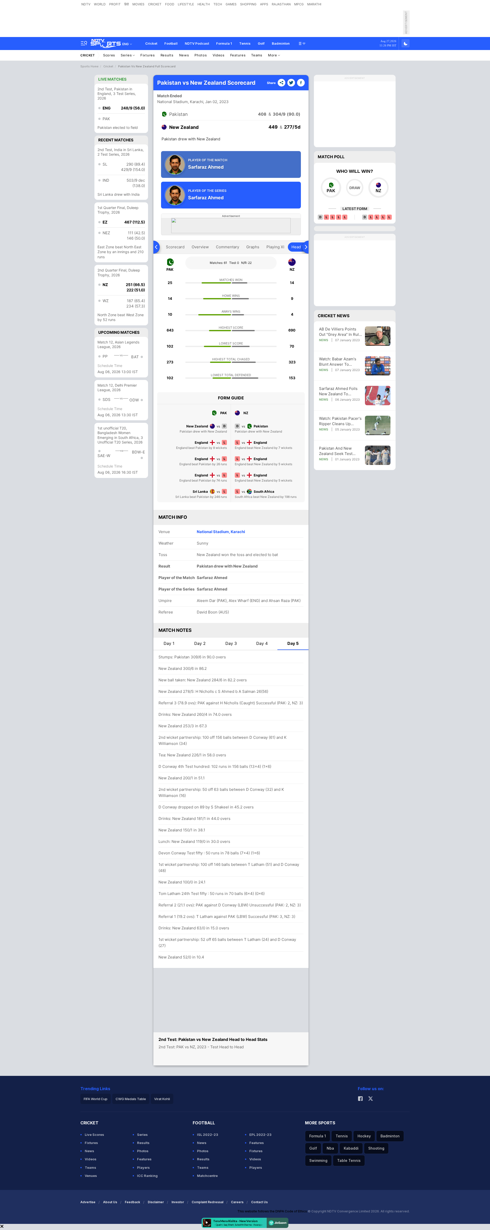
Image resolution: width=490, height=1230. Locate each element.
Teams (256, 55)
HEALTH (204, 4)
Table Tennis (349, 1160)
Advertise (87, 1202)
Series (127, 55)
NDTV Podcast (197, 43)
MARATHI (314, 4)
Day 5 (293, 643)
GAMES (231, 4)
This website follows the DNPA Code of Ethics (272, 1211)
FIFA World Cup (95, 1099)
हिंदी (126, 4)
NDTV (85, 4)
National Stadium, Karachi (180, 101)
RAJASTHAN (281, 4)
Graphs (252, 246)
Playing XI (275, 246)
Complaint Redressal (207, 1202)
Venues (91, 1176)
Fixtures (147, 55)
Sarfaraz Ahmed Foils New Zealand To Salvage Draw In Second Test (338, 391)
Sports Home (89, 66)
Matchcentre (207, 1176)
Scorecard (175, 246)
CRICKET (155, 4)
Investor (178, 1202)
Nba (330, 1148)
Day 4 (262, 643)
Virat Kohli (162, 1099)
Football (171, 43)
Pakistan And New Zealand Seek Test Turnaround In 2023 (337, 451)
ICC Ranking (147, 1176)
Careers (237, 1202)
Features (238, 55)
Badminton (281, 43)
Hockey (364, 1136)
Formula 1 (224, 43)
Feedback (132, 1202)
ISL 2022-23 (207, 1135)
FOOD (169, 4)
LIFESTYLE (186, 4)
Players (143, 1167)
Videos (219, 55)
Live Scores (94, 1135)
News (184, 55)
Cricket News (333, 315)
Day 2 (200, 643)
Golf (261, 43)
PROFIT (115, 4)
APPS (264, 4)
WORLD (100, 4)
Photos (200, 55)
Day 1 (169, 643)
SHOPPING (248, 4)
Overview (200, 246)
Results (167, 55)
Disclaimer (156, 1202)
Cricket (151, 43)
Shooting (376, 1148)
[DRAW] (354, 187)
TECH (217, 4)
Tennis (245, 43)
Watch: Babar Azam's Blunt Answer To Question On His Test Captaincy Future (338, 361)
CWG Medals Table (131, 1099)
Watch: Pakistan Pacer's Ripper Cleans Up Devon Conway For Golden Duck (340, 421)
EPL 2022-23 (260, 1135)
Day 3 (231, 643)
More (273, 55)
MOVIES (138, 4)
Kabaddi (351, 1148)
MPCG (299, 4)
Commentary (227, 246)
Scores (109, 55)
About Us (110, 1202)
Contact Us (259, 1202)
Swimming (318, 1160)
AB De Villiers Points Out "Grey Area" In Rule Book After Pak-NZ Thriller (340, 332)
